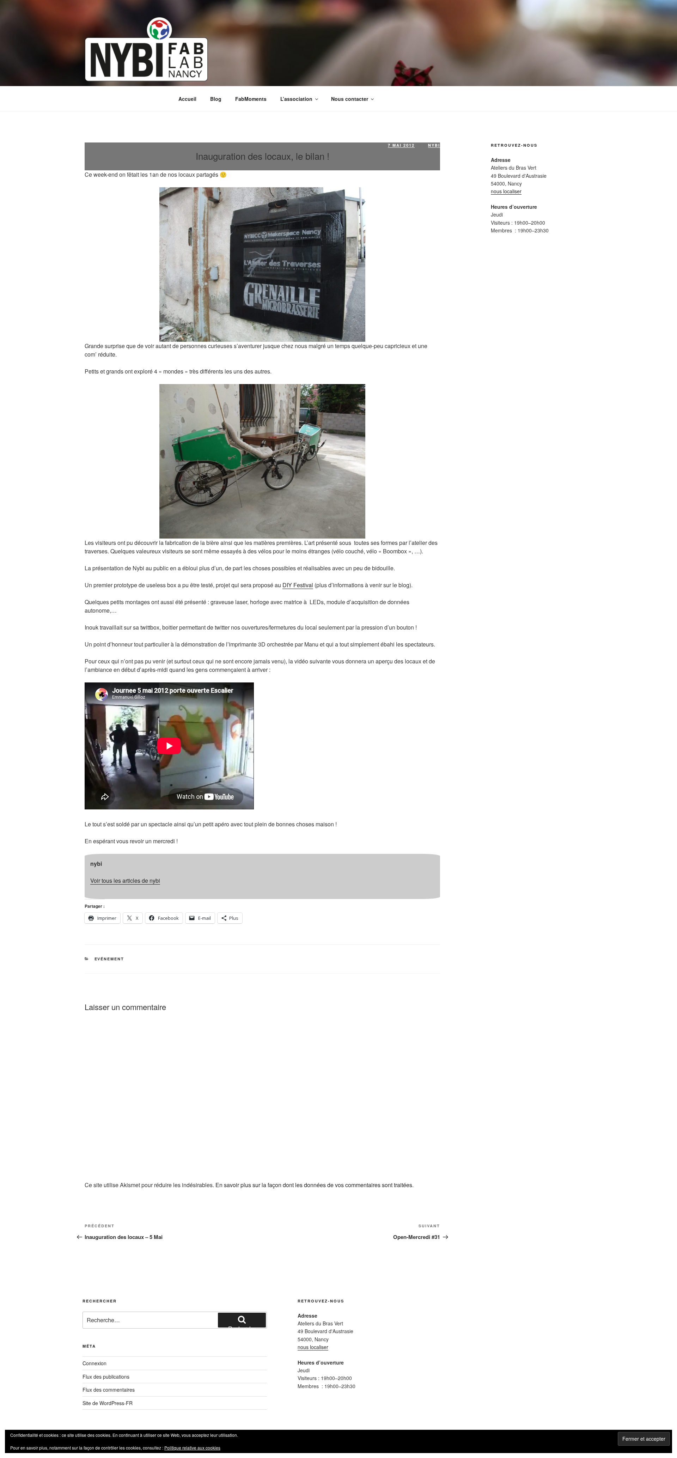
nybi (434, 145)
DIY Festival (297, 585)
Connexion (94, 1363)
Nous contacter (349, 98)
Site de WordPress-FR (108, 1403)
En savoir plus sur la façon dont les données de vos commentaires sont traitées (313, 1185)
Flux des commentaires (109, 1389)
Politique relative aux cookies (192, 1448)
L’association (296, 98)
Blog (215, 98)
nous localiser (506, 191)
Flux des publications (106, 1376)
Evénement (109, 958)
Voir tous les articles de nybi (125, 880)
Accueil (187, 98)
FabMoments (251, 98)
